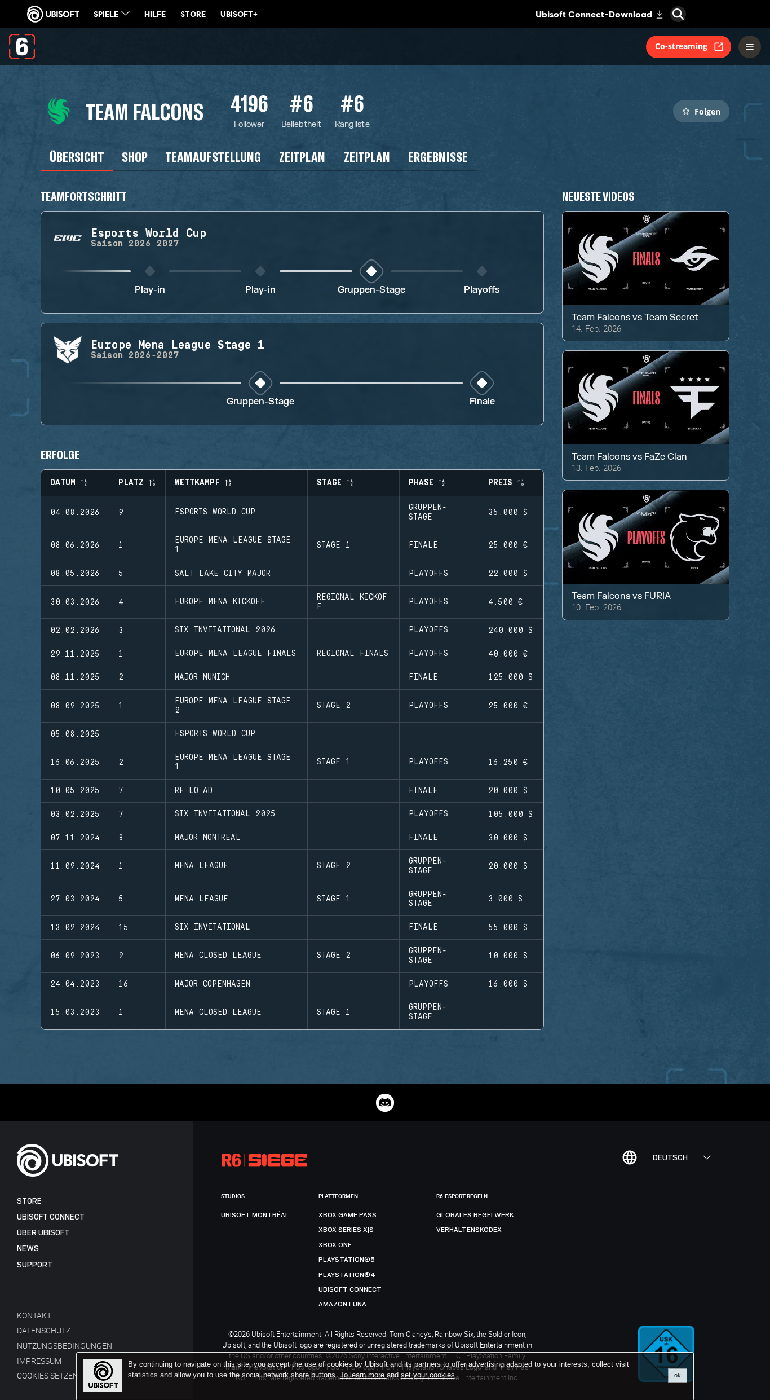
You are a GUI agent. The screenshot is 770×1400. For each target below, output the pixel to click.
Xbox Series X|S (346, 1230)
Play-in (150, 290)
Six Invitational (212, 927)
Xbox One (335, 1245)
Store (29, 1201)
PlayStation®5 (346, 1259)
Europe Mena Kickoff (220, 601)
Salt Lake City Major (223, 573)
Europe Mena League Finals (235, 653)
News (28, 1248)
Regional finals (352, 653)
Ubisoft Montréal (255, 1215)
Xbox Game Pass (347, 1215)
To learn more (363, 1375)
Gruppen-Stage (371, 290)
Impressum (39, 1360)
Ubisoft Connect (51, 1217)
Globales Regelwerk (475, 1215)
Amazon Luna (342, 1304)
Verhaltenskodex (469, 1230)
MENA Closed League (218, 955)
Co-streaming (681, 46)
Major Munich (202, 677)
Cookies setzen (47, 1375)
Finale (482, 402)
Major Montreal (208, 837)
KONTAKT (34, 1315)
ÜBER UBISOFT (43, 1233)
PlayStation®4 (346, 1275)
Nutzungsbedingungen (64, 1345)
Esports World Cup (215, 512)
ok (677, 1375)
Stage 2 (334, 705)
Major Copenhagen (212, 984)
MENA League (201, 865)
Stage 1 (334, 545)
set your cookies (428, 1375)
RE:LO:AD (194, 790)
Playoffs (482, 290)
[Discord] (385, 1102)
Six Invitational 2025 (225, 813)
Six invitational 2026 (225, 630)
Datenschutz (43, 1330)
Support (34, 1265)
